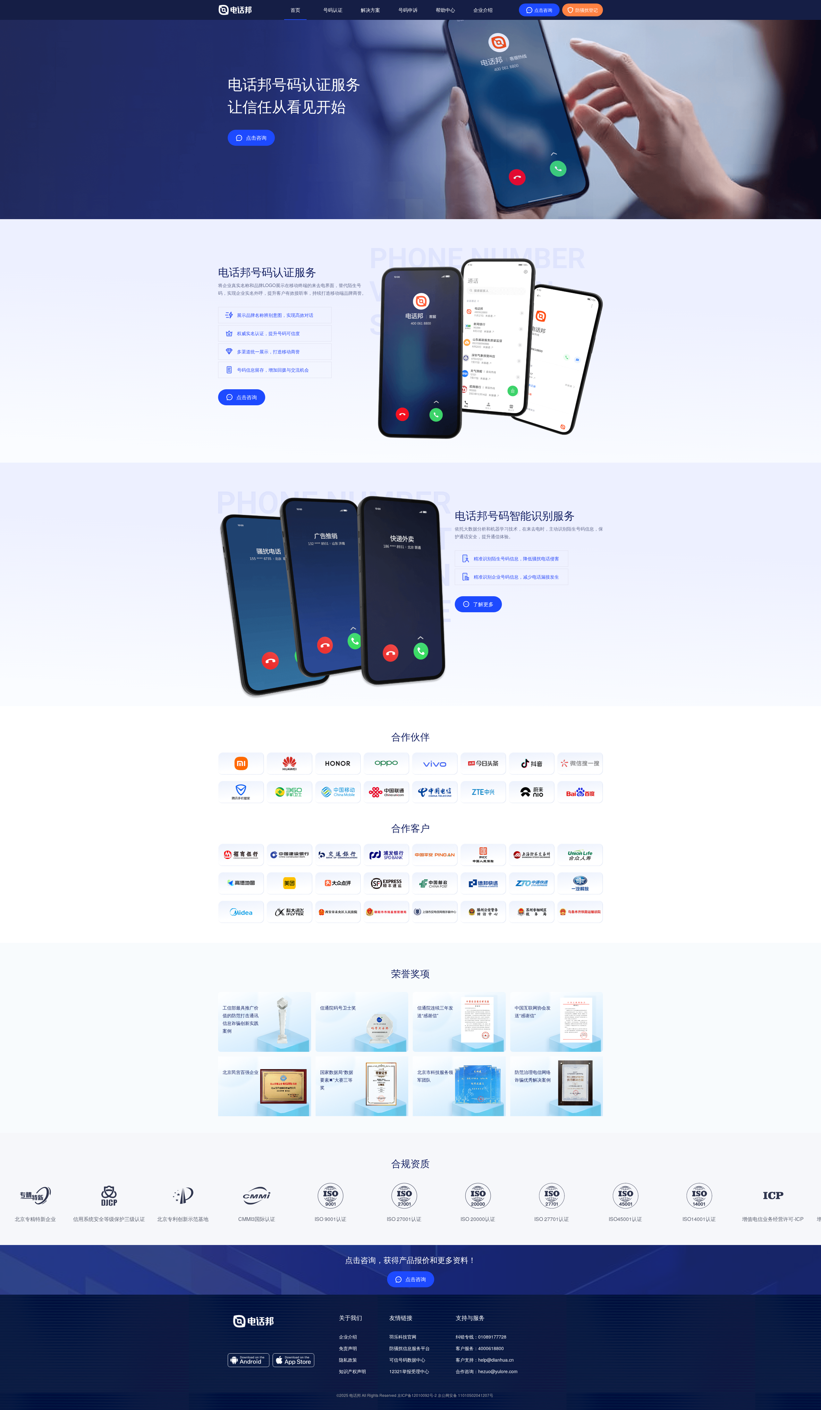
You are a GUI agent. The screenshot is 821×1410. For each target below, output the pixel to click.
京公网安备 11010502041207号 (465, 1395)
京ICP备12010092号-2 (417, 1395)
